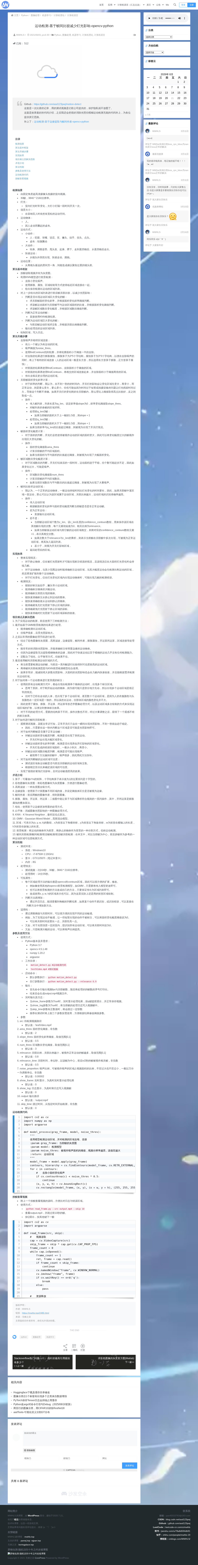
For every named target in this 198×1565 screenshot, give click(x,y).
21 (172, 98)
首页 (101, 5)
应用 (110, 5)
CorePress (40, 1558)
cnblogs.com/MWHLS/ (175, 1539)
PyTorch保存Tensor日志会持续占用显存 (35, 1400)
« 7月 (148, 115)
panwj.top (25, 1540)
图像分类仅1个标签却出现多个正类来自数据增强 (40, 1396)
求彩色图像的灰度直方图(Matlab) (116, 1358)
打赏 (83, 1350)
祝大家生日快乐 (160, 199)
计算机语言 (72, 15)
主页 (15, 15)
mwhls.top (29, 1537)
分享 (65, 1350)
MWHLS (20, 35)
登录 (183, 5)
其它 (149, 5)
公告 (158, 5)
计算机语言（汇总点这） (129, 5)
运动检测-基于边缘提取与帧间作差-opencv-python (61, 121)
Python (24, 15)
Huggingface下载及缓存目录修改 (31, 1392)
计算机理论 (59, 15)
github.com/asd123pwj (174, 1523)
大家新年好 (157, 245)
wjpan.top (36, 1540)
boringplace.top (26, 1544)
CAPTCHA (70, 1470)
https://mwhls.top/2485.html (35, 1313)
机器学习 (46, 15)
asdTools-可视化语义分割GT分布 (31, 1412)
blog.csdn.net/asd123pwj (174, 1519)
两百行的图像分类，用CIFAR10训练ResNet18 (39, 1408)
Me (167, 5)
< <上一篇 (19, 1366)
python (24, 1337)
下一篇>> (129, 1362)
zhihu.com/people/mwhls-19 (173, 1535)
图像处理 (35, 15)
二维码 (74, 1350)
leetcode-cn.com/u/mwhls (171, 1527)
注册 (192, 5)
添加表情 (30, 1450)
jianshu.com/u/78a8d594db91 (172, 1531)
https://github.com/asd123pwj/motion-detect (57, 104)
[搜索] (175, 4)
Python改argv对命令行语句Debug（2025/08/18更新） (43, 1404)
